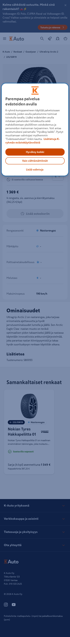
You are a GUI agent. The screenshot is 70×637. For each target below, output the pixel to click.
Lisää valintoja (34, 169)
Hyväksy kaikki (35, 152)
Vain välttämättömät (35, 161)
